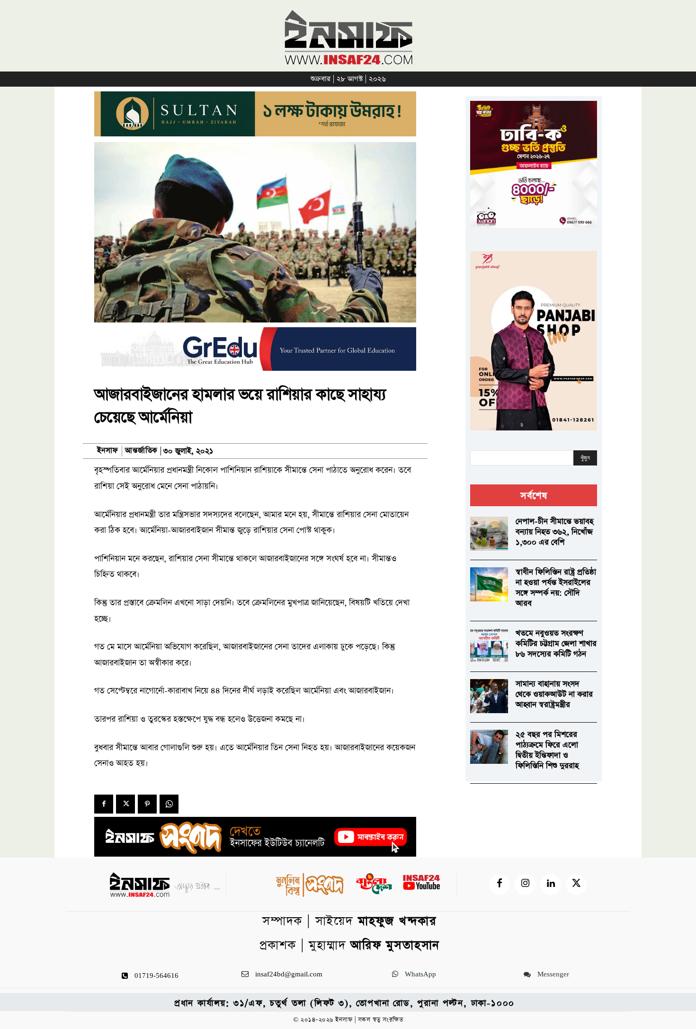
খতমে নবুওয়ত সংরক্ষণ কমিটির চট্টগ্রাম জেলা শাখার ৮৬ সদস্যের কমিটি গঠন (556, 644)
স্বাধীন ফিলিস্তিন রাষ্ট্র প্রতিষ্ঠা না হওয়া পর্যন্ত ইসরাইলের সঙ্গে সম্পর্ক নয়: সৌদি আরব (556, 588)
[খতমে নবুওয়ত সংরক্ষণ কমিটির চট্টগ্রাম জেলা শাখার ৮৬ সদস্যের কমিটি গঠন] (489, 645)
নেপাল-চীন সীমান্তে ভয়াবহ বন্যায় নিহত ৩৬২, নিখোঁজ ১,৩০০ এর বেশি (554, 532)
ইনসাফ (107, 451)
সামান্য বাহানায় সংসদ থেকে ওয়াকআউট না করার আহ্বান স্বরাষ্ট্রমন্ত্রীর (554, 694)
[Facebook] (103, 804)
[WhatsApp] (169, 804)
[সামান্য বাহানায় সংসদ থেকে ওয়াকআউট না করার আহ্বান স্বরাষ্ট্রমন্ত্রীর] (489, 696)
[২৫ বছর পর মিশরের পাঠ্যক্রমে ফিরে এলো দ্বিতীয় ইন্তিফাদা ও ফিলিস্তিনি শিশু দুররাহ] (489, 747)
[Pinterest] (147, 804)
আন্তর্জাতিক (141, 451)
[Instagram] (525, 884)
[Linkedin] (550, 884)
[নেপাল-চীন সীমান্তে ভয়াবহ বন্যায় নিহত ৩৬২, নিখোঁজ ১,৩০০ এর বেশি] (489, 534)
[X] (125, 804)
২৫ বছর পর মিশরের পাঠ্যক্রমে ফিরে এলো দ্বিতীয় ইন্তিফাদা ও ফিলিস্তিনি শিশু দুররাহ (547, 750)
